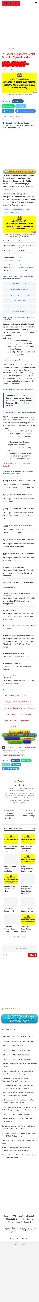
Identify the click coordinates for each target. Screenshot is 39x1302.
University (11, 1222)
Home (4, 116)
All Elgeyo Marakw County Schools (19, 289)
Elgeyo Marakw (18, 116)
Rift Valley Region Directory (19, 311)
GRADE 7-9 (29, 735)
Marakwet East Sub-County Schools (19, 708)
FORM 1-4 (12, 735)
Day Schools (6, 61)
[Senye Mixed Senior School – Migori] (28, 919)
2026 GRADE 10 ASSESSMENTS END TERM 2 (17, 1059)
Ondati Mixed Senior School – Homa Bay (10, 816)
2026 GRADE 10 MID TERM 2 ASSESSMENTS (17, 1114)
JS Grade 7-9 (30, 1216)
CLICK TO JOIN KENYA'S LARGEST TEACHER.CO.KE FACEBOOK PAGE (19, 1018)
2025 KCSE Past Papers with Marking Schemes (18, 1041)
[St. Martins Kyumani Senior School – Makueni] (11, 919)
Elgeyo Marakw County (18, 61)
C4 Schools (10, 747)
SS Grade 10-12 (11, 1219)
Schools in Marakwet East (19, 283)
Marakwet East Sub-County (9, 750)
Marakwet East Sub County (10, 64)
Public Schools (7, 66)
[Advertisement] (19, 27)
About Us (19, 1222)
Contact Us (28, 1222)
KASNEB (16, 741)
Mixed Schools (24, 64)
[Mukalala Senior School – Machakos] (11, 859)
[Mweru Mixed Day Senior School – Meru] (11, 839)
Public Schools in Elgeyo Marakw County (19, 306)
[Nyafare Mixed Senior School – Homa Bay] (28, 839)
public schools (6, 752)
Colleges (30, 1219)
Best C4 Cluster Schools (19, 300)
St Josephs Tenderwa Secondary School (13, 755)
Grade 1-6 (20, 1216)
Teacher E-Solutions (23, 1239)
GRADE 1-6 (12, 738)
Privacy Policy (16, 1230)
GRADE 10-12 (21, 732)
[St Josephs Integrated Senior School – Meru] (28, 859)
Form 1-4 (22, 1219)
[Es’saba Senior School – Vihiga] (28, 902)
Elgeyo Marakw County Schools (18, 702)
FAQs (23, 1230)
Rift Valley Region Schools (15, 696)
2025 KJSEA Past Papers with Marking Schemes (18, 1037)
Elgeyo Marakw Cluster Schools (18, 714)
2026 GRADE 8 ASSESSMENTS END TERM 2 (16, 1050)
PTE (27, 741)
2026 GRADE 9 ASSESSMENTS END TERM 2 (16, 1055)
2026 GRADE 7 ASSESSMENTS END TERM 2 (16, 1046)
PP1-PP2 (28, 738)
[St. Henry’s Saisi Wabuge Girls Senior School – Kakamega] (28, 879)
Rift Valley (10, 116)
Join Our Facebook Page (20, 171)
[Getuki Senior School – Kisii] (11, 902)
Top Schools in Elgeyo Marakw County (19, 295)
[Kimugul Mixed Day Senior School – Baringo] (11, 879)
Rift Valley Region (19, 66)
